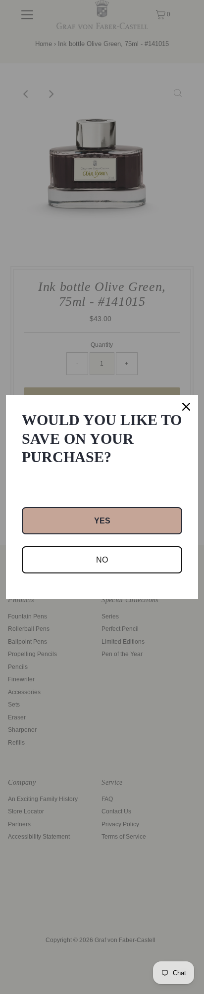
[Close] (186, 407)
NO (102, 560)
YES (102, 521)
